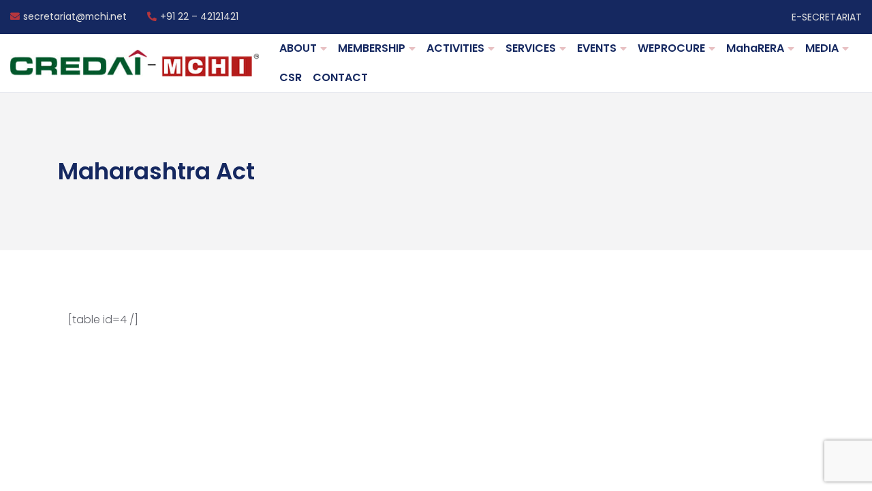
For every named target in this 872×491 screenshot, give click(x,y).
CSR (290, 77)
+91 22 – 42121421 (199, 17)
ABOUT (298, 48)
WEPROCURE (671, 48)
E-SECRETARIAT (827, 17)
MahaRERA (755, 48)
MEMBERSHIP (371, 48)
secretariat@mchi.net (75, 17)
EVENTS (597, 48)
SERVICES (530, 48)
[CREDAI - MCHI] (134, 63)
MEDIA (822, 48)
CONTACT (340, 77)
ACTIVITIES (455, 48)
